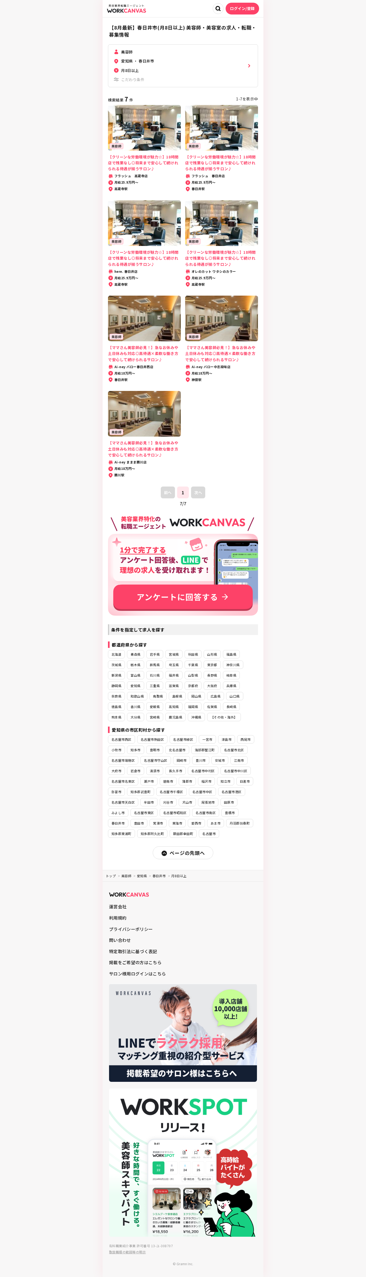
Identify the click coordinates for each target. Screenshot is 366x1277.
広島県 (216, 696)
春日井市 (118, 823)
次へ (198, 492)
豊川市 (201, 760)
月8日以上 (178, 875)
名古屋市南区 (206, 812)
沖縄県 (196, 717)
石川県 (155, 675)
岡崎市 (181, 760)
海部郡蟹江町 (205, 750)
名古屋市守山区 (155, 760)
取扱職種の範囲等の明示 (127, 1252)
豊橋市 (230, 812)
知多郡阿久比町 (152, 833)
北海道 (116, 654)
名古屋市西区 (121, 739)
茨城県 (116, 664)
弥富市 (116, 791)
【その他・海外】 (224, 717)
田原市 (229, 802)
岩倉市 (135, 770)
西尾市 (246, 739)
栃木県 (135, 664)
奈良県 (116, 696)
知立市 (225, 781)
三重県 (155, 685)
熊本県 (116, 717)
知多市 (135, 750)
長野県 (212, 675)
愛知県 (135, 685)
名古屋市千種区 (171, 791)
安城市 (220, 760)
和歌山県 (137, 696)
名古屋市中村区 (203, 770)
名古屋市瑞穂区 (123, 760)
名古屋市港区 (232, 791)
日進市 (245, 781)
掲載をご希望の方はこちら (135, 962)
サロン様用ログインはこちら (137, 973)
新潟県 (116, 675)
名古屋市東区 (144, 812)
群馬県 (155, 664)
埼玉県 (174, 664)
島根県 (177, 696)
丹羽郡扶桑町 (240, 823)
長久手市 (175, 770)
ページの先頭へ (187, 852)
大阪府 (212, 685)
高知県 (174, 706)
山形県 (212, 654)
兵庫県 (231, 685)
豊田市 (139, 823)
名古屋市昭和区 (174, 812)
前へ (168, 492)
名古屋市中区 (202, 791)
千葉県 (193, 664)
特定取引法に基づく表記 (133, 951)
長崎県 (231, 706)
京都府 (193, 685)
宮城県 (174, 654)
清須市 (155, 770)
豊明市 (155, 750)
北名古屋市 (177, 750)
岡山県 (196, 696)
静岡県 (116, 685)
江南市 (239, 760)
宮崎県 (155, 717)
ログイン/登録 (242, 8)
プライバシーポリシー (131, 929)
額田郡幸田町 (183, 833)
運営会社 (117, 906)
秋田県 (193, 654)
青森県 (135, 654)
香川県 (135, 706)
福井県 (174, 675)
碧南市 (168, 781)
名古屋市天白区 (123, 802)
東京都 (212, 664)
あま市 (216, 823)
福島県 (231, 654)
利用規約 (117, 918)
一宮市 (207, 739)
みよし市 (118, 812)
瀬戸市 (149, 781)
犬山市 (187, 802)
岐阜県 (231, 675)
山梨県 (193, 675)
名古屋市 (209, 833)
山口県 (235, 696)
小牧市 (116, 750)
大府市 (116, 770)
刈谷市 (168, 802)
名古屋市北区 (234, 750)
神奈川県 (233, 664)
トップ (111, 875)
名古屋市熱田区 (152, 739)
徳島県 (116, 706)
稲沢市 (206, 781)
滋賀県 (174, 685)
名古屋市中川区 (235, 770)
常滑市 (158, 823)
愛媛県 (155, 706)
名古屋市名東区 (123, 781)
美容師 (126, 875)
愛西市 (196, 823)
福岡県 (193, 706)
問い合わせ (120, 940)
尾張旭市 (208, 802)
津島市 (226, 739)
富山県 (135, 675)
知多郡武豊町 (140, 791)
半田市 (149, 802)
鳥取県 (158, 696)
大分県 (135, 717)
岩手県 (155, 654)
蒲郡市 (187, 781)
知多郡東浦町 (121, 833)
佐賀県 (212, 706)
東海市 (177, 823)
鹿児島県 (175, 717)
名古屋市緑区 (183, 739)
